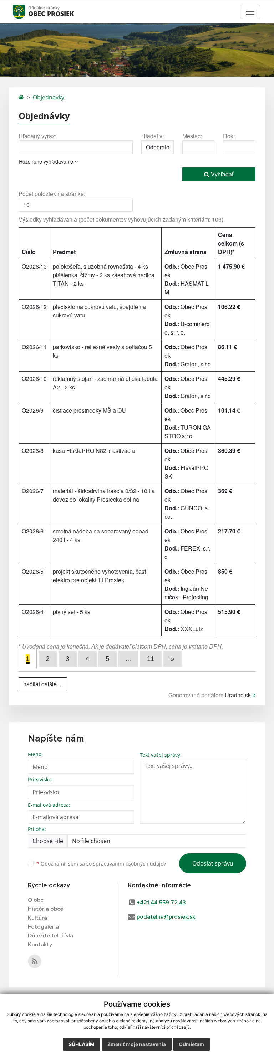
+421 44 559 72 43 (161, 902)
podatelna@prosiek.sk (166, 917)
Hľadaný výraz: (37, 136)
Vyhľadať (221, 174)
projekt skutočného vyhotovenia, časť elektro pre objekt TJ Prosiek (99, 575)
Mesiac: (192, 136)
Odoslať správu (212, 863)
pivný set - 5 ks (71, 612)
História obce (45, 909)
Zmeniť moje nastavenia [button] (136, 1044)
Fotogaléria (43, 927)
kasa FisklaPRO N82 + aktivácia (94, 450)
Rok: (229, 136)
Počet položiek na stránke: (52, 194)
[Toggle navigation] (250, 12)
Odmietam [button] (191, 1044)
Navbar (26, 11)
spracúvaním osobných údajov (129, 863)
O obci (36, 900)
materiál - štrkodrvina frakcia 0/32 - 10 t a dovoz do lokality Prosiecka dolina (104, 495)
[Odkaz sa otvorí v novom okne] (34, 961)
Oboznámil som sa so (101, 863)
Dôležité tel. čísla (50, 936)
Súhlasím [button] (81, 1044)
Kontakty (40, 944)
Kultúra (37, 918)
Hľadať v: (152, 136)
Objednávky (48, 97)
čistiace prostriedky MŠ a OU (89, 410)
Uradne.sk (238, 695)
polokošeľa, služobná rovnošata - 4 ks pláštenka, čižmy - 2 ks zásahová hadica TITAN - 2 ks (103, 275)
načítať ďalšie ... (42, 684)
